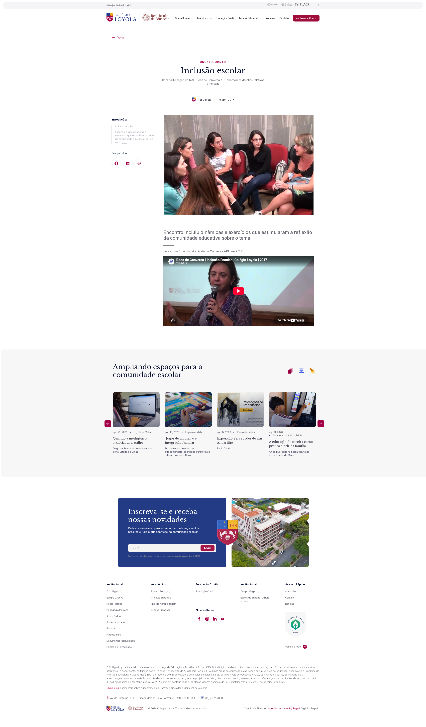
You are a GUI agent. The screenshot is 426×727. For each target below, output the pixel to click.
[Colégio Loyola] (121, 18)
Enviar (207, 548)
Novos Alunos (308, 18)
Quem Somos (182, 18)
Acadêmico (203, 18)
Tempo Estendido (249, 18)
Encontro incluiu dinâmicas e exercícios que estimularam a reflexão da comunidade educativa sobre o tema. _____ (136, 137)
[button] (116, 163)
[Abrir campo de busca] (317, 5)
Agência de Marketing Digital (284, 708)
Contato (284, 18)
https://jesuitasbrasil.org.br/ (118, 5)
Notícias (270, 18)
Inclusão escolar (124, 126)
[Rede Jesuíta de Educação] (155, 18)
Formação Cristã (225, 18)
